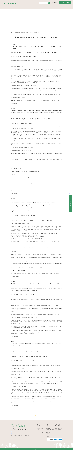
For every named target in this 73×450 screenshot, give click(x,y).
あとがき (38, 429)
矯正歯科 (47, 436)
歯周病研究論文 (57, 425)
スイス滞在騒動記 (58, 429)
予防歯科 (47, 433)
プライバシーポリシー (41, 432)
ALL (36, 415)
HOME (38, 425)
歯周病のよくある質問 (50, 429)
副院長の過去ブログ (58, 428)
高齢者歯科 (48, 432)
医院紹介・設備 (40, 428)
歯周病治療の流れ (49, 428)
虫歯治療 (47, 425)
